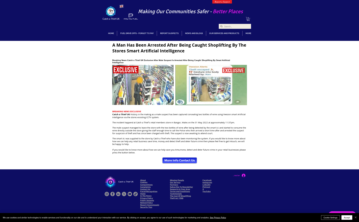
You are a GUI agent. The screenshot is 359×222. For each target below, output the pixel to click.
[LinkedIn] (118, 194)
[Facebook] (112, 194)
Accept (347, 217)
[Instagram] (107, 194)
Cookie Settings (330, 217)
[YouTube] (130, 194)
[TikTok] (135, 194)
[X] (124, 194)
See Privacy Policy (218, 217)
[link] (248, 19)
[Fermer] (355, 217)
